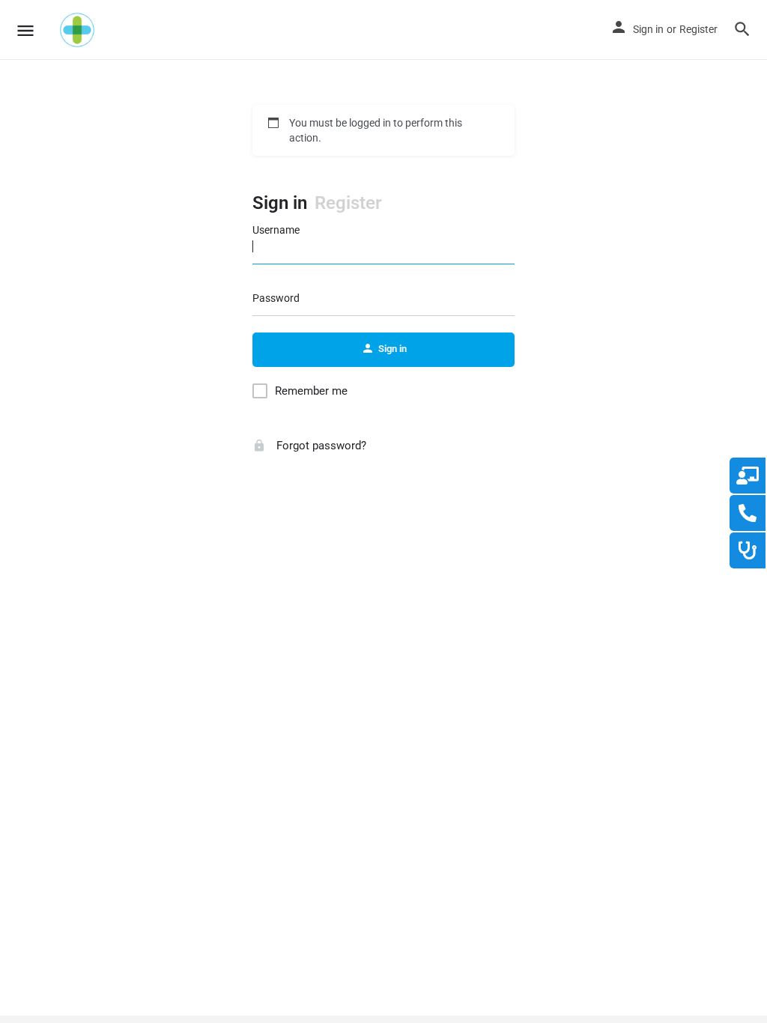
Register (698, 29)
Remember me (311, 391)
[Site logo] (79, 30)
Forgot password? (319, 445)
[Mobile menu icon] (25, 30)
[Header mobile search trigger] (742, 29)
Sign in (648, 29)
